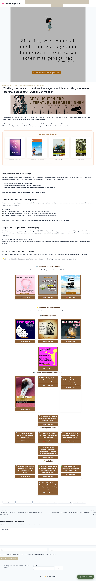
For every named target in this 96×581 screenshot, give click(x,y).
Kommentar (5, 529)
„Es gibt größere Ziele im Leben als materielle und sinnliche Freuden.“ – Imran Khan (72, 512)
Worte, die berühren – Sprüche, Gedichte (38, 1)
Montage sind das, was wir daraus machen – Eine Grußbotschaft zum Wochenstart (21, 512)
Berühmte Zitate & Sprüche (9, 85)
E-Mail (52, 550)
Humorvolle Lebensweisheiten (24, 502)
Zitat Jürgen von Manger (65, 502)
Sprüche (42, 85)
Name (3, 550)
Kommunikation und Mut (40, 502)
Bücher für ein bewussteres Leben (70, 1)
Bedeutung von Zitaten (9, 502)
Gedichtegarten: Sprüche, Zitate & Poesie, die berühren (16, 567)
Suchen (35, 565)
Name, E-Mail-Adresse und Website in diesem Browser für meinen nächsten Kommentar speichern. (29, 554)
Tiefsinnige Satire (52, 502)
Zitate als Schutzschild (79, 502)
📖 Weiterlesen (25, 297)
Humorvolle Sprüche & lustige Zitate (28, 85)
